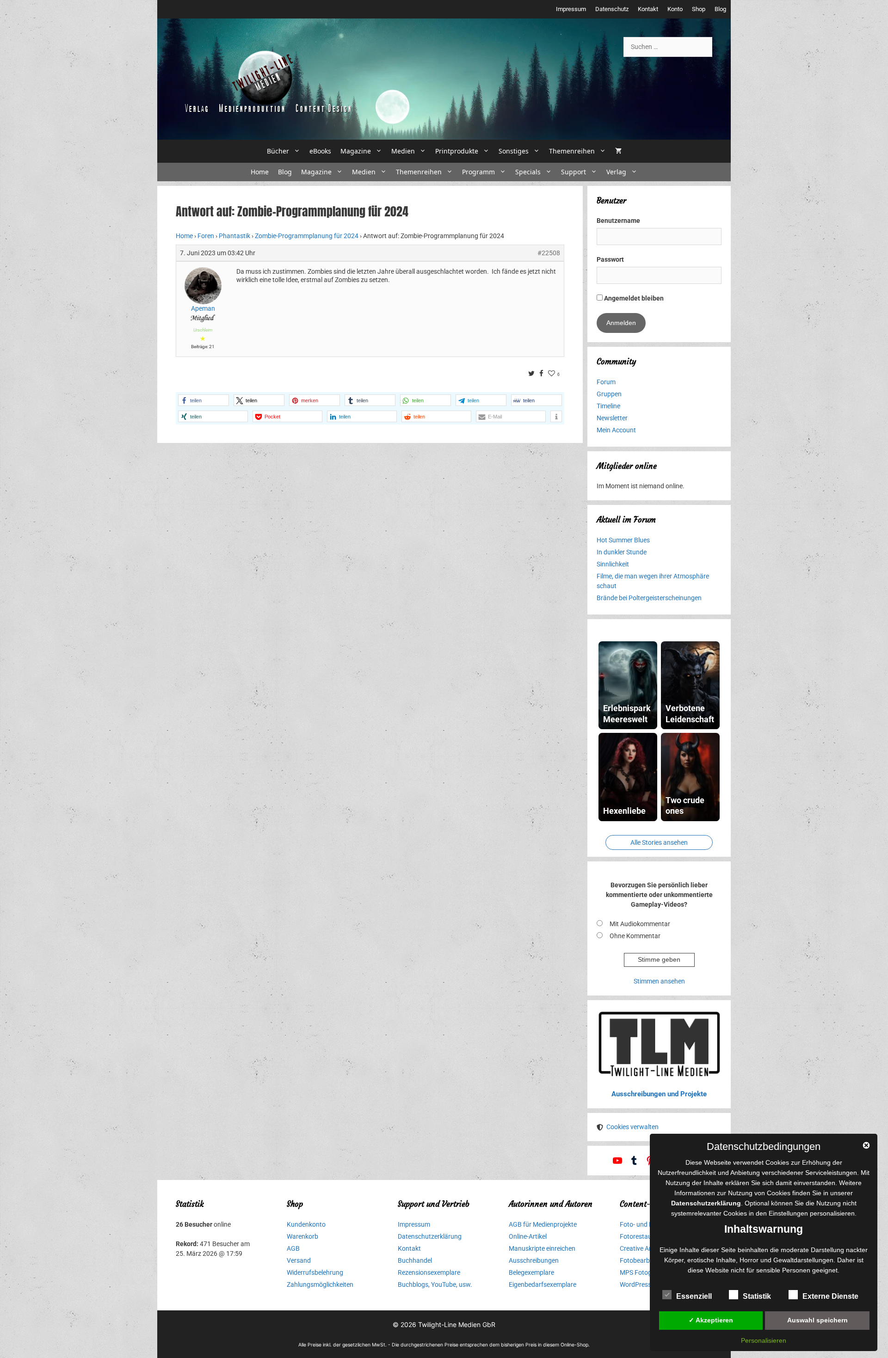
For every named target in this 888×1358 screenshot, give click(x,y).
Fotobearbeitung (644, 1260)
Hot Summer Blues (623, 540)
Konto (675, 9)
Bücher (278, 151)
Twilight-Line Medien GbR (456, 1324)
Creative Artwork (644, 1248)
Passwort (610, 259)
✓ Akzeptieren (711, 1320)
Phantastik (234, 236)
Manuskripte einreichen (542, 1248)
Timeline (608, 406)
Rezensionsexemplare (429, 1272)
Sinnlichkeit (613, 564)
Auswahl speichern (817, 1320)
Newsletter (612, 418)
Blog (720, 9)
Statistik (757, 1296)
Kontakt (648, 9)
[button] (203, 400)
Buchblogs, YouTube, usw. (435, 1284)
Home (260, 171)
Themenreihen (572, 151)
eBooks (320, 151)
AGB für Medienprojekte (543, 1224)
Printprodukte (456, 151)
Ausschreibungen (534, 1260)
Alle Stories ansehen (659, 842)
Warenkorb (302, 1236)
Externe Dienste (830, 1296)
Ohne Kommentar (635, 936)
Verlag (616, 171)
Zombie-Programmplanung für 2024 (306, 236)
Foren (205, 236)
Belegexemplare (531, 1272)
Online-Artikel (528, 1236)
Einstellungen (788, 1213)
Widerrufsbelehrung (315, 1272)
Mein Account (616, 430)
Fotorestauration (644, 1236)
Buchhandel (415, 1260)
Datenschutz (612, 9)
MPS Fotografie (642, 1272)
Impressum (571, 9)
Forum (606, 382)
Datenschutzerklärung (430, 1236)
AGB (293, 1248)
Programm (478, 171)
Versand (299, 1260)
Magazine (355, 151)
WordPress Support (648, 1284)
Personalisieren (763, 1340)
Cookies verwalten (632, 1127)
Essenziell (694, 1296)
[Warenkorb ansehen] (618, 151)
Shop (698, 9)
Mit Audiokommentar (640, 924)
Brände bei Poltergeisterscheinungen (649, 598)
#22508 (548, 253)
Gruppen (609, 394)
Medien (403, 151)
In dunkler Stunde (622, 552)
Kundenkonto (306, 1224)
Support (573, 171)
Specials (528, 171)
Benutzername (618, 220)
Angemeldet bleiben (633, 298)
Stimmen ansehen (659, 981)
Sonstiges (514, 151)
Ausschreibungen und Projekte (659, 1094)
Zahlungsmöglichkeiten (320, 1284)
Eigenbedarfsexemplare (542, 1284)
